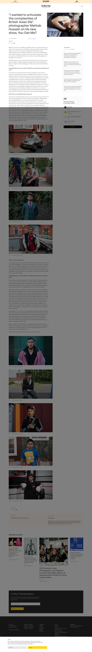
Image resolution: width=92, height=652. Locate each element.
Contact (57, 627)
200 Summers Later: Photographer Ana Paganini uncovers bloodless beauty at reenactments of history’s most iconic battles (72, 72)
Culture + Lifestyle (28, 628)
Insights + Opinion (28, 624)
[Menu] (82, 6)
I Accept (30, 647)
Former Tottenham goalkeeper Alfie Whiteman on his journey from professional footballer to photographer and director (72, 55)
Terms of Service (59, 631)
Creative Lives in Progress (76, 625)
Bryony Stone (13, 38)
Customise (11, 647)
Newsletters (57, 634)
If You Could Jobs (74, 627)
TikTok (40, 625)
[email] (16, 509)
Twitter (41, 629)
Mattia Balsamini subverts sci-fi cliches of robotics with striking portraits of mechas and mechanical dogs (72, 63)
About (56, 624)
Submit (56, 625)
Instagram (41, 624)
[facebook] (9, 43)
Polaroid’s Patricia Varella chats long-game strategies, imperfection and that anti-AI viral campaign (73, 80)
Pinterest (41, 631)
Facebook (41, 628)
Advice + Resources (28, 627)
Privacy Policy (58, 629)
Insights (57, 633)
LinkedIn (41, 627)
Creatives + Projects (29, 625)
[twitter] (11, 43)
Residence (72, 624)
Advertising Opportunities (61, 632)
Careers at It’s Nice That (60, 628)
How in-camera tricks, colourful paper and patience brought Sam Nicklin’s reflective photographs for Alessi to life (73, 88)
